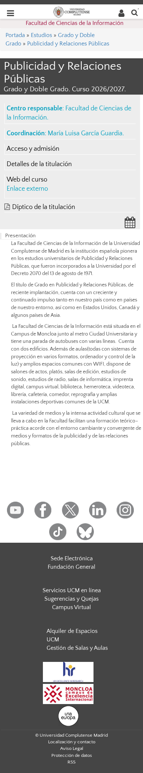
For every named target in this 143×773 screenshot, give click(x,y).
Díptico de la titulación (43, 207)
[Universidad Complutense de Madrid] (71, 11)
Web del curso (27, 179)
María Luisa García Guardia (85, 133)
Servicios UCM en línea (72, 590)
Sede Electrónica (72, 558)
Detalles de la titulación (39, 164)
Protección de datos (71, 755)
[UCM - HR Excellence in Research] (68, 671)
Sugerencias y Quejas (71, 599)
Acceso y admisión (33, 149)
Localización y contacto (71, 741)
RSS (71, 762)
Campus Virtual (71, 607)
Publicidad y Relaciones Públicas (68, 43)
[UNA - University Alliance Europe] (68, 715)
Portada (15, 35)
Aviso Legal (71, 748)
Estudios (41, 35)
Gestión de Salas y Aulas (77, 648)
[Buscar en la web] (134, 12)
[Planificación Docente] (130, 224)
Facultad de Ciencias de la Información (75, 23)
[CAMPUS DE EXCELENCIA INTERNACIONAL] (68, 693)
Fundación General (71, 567)
